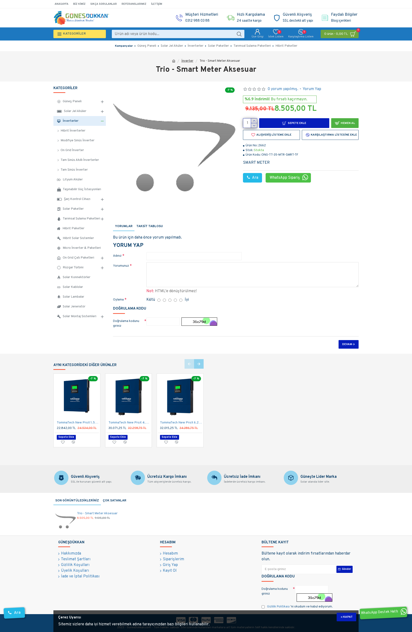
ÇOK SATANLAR (114, 501)
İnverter (187, 61)
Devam (347, 344)
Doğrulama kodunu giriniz (126, 323)
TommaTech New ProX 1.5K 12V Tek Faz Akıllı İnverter (78, 423)
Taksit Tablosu (149, 226)
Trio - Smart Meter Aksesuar (97, 513)
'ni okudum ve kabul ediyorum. (300, 607)
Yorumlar (124, 226)
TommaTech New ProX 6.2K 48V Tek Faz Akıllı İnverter (181, 423)
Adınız (117, 256)
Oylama (118, 300)
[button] (189, 364)
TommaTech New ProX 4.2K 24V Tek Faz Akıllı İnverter (129, 423)
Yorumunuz (121, 266)
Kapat (348, 617)
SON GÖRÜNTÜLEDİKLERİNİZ (77, 501)
